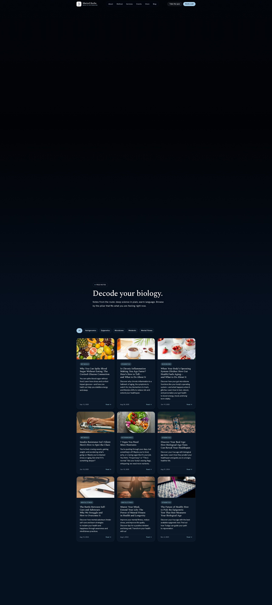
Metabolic (132, 330)
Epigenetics (105, 330)
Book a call (189, 4)
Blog (154, 4)
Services (129, 4)
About (110, 4)
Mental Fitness (146, 330)
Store (147, 4)
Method (120, 4)
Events (139, 4)
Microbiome (119, 330)
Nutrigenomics (90, 330)
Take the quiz (174, 4)
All (79, 330)
